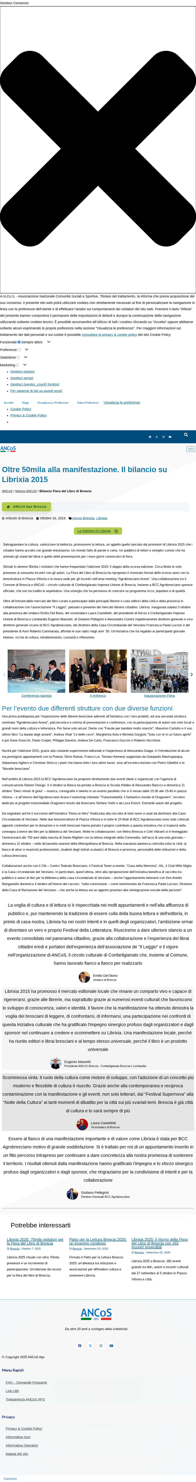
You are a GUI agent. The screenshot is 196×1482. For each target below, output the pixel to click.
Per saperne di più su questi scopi (36, 391)
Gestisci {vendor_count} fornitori (34, 384)
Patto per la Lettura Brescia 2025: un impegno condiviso (98, 1241)
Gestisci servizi (21, 378)
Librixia (101, 518)
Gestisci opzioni (22, 372)
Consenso (10, 1478)
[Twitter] (157, 437)
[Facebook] (150, 437)
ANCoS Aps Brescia (29, 506)
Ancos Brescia (83, 518)
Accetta (8, 402)
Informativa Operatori (22, 1445)
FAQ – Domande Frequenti (26, 1383)
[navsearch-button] (186, 435)
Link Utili (12, 1391)
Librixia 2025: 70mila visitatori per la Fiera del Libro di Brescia (35, 1241)
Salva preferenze (88, 402)
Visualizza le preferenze (53, 402)
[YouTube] (170, 437)
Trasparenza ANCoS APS (25, 1399)
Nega (25, 402)
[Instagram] (163, 437)
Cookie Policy (20, 409)
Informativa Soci (18, 1437)
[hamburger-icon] (190, 449)
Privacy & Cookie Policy (28, 415)
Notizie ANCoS (26, 491)
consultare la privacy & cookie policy (109, 335)
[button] (98, 149)
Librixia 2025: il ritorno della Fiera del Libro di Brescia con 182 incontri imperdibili (159, 1243)
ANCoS (7, 491)
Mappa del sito (17, 1454)
